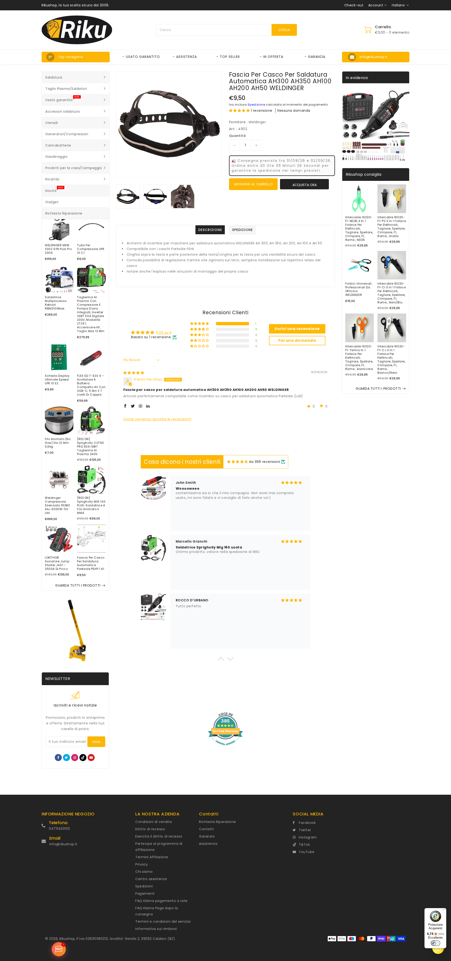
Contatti (206, 829)
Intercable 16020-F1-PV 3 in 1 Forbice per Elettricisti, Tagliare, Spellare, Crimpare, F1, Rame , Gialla (391, 226)
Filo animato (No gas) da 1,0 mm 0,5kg (58, 443)
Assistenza (208, 843)
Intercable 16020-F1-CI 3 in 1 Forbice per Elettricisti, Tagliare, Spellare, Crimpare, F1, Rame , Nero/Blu (391, 293)
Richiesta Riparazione (217, 821)
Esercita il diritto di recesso (158, 836)
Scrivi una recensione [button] (297, 328)
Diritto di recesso (150, 829)
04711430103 (59, 828)
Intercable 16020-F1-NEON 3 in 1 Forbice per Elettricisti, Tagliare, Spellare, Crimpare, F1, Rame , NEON (359, 228)
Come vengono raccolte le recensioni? (157, 419)
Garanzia (206, 836)
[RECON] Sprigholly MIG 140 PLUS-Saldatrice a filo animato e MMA (91, 505)
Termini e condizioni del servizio (163, 921)
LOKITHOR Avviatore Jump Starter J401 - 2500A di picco (57, 563)
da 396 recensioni (264, 461)
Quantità (237, 135)
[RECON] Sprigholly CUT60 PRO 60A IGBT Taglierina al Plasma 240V (90, 446)
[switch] (435, 943)
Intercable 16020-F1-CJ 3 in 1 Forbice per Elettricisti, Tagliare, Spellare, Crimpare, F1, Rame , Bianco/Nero (391, 360)
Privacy (141, 864)
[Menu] (443, 911)
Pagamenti (145, 893)
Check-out (354, 5)
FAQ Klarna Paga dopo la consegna (156, 911)
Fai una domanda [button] (297, 340)
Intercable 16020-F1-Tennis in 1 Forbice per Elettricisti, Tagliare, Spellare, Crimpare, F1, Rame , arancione (359, 358)
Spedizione (256, 105)
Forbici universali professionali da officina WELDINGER (358, 289)
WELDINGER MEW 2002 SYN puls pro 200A (58, 249)
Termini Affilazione (151, 857)
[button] (76, 57)
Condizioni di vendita (153, 821)
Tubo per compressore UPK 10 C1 (90, 249)
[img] (133, 372)
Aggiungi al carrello (253, 184)
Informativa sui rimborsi (156, 928)
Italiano (398, 5)
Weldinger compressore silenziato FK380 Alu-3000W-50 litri (57, 505)
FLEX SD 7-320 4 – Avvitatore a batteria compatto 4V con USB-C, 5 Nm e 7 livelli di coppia (91, 385)
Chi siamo (144, 871)
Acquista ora (304, 185)
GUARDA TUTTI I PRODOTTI (78, 585)
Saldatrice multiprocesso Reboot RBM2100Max (56, 302)
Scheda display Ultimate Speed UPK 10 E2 (57, 379)
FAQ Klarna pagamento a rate (161, 900)
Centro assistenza (151, 879)
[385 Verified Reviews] (225, 747)
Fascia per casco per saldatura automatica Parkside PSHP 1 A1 (91, 563)
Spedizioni (144, 886)
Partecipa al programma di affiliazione (159, 846)
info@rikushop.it (63, 844)
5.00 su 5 (164, 332)
